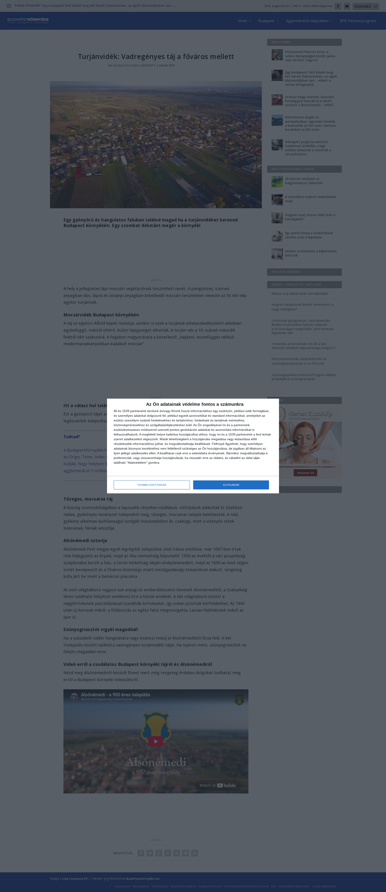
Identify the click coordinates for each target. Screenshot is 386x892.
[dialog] (193, 446)
